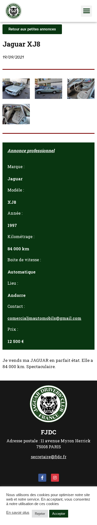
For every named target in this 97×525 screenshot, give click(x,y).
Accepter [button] (58, 514)
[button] (86, 11)
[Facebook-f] (42, 478)
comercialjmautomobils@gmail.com (44, 318)
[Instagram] (55, 478)
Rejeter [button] (40, 514)
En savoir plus (17, 513)
